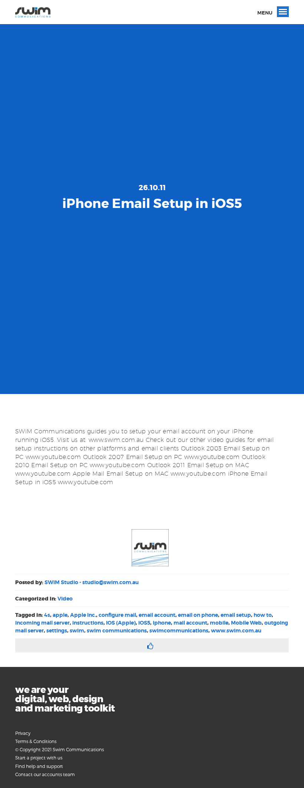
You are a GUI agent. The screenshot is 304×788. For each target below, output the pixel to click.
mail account (190, 622)
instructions (87, 622)
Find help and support (39, 766)
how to (263, 615)
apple (60, 615)
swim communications (117, 630)
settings (56, 630)
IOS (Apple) (121, 622)
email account (157, 615)
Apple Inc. (83, 615)
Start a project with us (38, 757)
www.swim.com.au (236, 630)
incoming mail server (42, 622)
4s (47, 615)
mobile (219, 622)
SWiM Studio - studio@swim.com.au (91, 582)
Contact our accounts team (45, 774)
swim (77, 630)
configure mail (117, 615)
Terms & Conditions (35, 741)
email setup (236, 615)
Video (65, 598)
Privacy (22, 733)
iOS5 (144, 622)
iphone (162, 622)
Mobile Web (246, 622)
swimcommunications (178, 630)
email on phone (198, 615)
